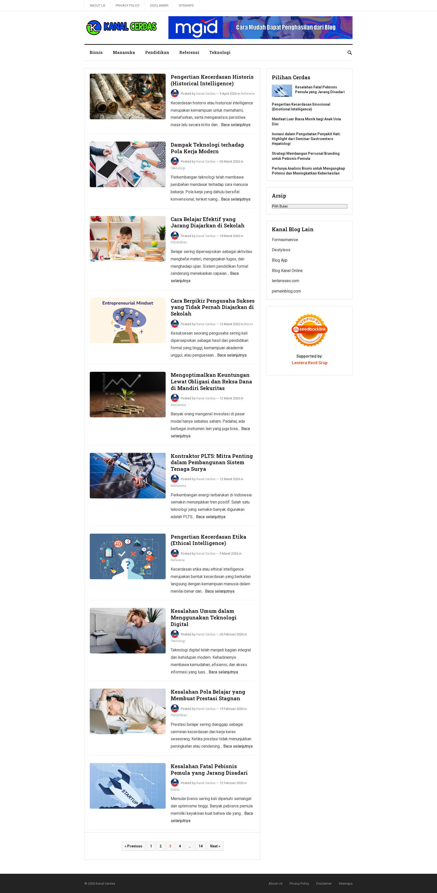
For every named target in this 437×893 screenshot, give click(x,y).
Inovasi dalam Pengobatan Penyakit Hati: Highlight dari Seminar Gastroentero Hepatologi (306, 139)
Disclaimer (159, 5)
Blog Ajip (280, 260)
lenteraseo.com (285, 280)
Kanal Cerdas (205, 93)
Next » (215, 846)
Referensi (189, 52)
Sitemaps (186, 5)
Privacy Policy (128, 5)
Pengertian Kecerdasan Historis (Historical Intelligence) (212, 80)
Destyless (281, 249)
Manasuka (124, 52)
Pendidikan (157, 52)
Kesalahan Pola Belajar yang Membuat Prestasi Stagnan (208, 695)
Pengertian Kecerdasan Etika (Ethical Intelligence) (208, 540)
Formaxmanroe (285, 239)
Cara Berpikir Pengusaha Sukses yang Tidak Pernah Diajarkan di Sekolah (213, 307)
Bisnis (96, 52)
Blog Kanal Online (287, 270)
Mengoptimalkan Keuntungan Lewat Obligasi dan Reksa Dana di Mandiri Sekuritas (211, 381)
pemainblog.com (286, 291)
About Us (97, 5)
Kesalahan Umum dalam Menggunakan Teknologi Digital (204, 617)
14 (201, 846)
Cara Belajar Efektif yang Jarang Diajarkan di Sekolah (208, 222)
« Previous (133, 846)
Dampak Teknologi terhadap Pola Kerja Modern (207, 147)
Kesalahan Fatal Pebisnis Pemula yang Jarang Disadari (209, 769)
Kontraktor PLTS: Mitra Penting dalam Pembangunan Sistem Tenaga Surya (212, 462)
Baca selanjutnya (235, 124)
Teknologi (219, 52)
